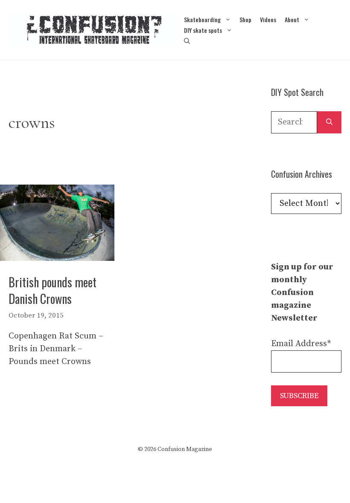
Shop (245, 19)
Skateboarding (202, 19)
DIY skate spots (203, 30)
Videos (268, 19)
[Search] (329, 122)
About (292, 19)
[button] (187, 40)
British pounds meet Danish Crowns (52, 290)
